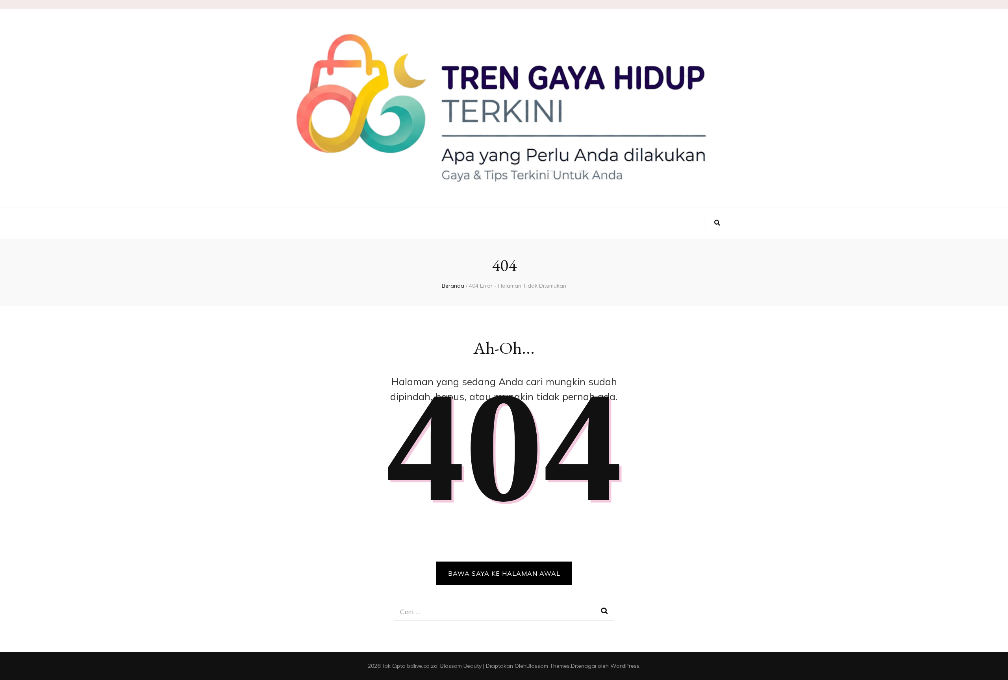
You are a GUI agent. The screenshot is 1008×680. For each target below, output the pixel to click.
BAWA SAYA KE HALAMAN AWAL (504, 573)
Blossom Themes (548, 665)
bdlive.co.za (422, 665)
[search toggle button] (717, 223)
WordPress (624, 665)
